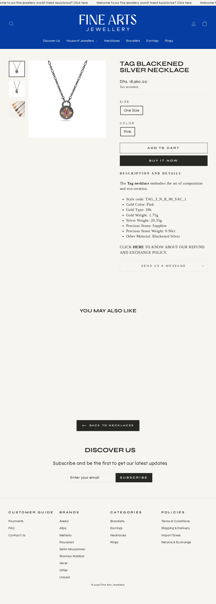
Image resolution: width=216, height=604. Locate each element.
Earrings (152, 41)
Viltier (63, 570)
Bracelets (133, 41)
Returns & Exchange (176, 542)
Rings (169, 41)
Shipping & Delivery (175, 528)
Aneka (64, 521)
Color (127, 123)
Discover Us (51, 41)
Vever (63, 563)
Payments (16, 521)
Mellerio (65, 535)
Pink (127, 131)
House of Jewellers (80, 41)
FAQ (11, 528)
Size (125, 102)
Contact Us (17, 535)
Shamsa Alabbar (72, 556)
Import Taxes (171, 535)
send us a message (163, 266)
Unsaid (64, 577)
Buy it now (163, 160)
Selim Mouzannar (72, 549)
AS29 (63, 528)
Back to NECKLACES (111, 425)
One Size (131, 110)
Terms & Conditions (175, 521)
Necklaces (112, 41)
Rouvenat (66, 542)
